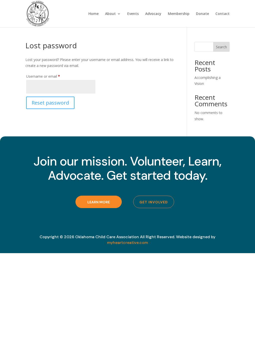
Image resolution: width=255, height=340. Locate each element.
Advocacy (153, 14)
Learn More (98, 202)
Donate (202, 14)
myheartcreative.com (127, 242)
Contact (222, 14)
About (110, 14)
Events (133, 14)
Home (93, 14)
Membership (179, 14)
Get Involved (153, 202)
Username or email (50, 76)
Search (221, 47)
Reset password (50, 102)
